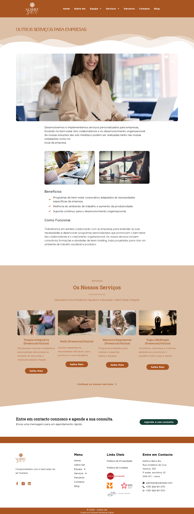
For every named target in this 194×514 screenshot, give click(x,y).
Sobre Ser (80, 8)
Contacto (144, 8)
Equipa (94, 8)
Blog (157, 8)
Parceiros (129, 8)
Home (66, 8)
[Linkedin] (29, 483)
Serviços (111, 8)
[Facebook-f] (17, 483)
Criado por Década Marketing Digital (97, 512)
